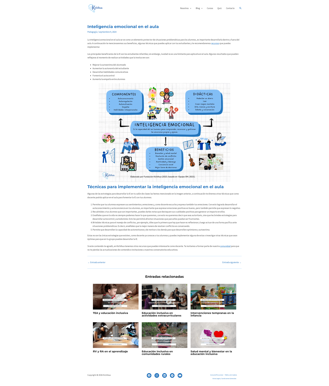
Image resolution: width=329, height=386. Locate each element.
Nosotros (184, 8)
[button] (190, 8)
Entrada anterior (96, 262)
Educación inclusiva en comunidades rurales (157, 353)
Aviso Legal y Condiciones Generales (224, 378)
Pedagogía (92, 31)
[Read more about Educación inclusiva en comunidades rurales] (164, 334)
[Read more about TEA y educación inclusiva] (116, 296)
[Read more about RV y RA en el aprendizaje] (116, 334)
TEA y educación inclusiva (110, 313)
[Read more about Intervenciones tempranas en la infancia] (213, 296)
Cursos (210, 8)
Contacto (230, 8)
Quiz (219, 8)
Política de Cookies (231, 375)
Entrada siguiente (231, 262)
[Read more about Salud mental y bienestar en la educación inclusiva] (213, 334)
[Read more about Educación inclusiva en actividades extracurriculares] (164, 296)
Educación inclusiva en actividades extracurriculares (161, 314)
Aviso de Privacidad (216, 375)
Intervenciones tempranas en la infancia (212, 314)
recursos (215, 43)
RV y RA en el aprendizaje (110, 351)
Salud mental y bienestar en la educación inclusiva (211, 353)
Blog (198, 8)
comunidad (225, 246)
